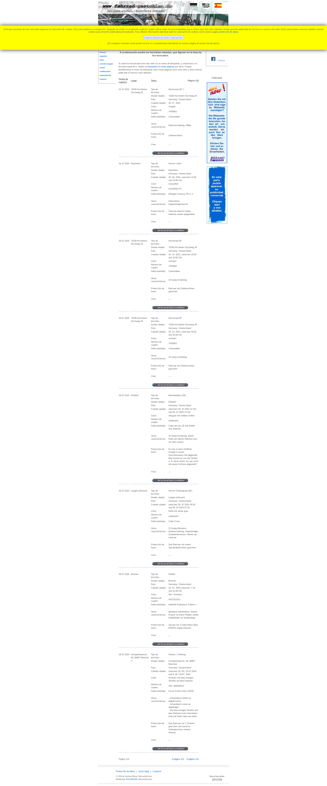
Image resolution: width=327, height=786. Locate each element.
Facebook (221, 60)
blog (102, 60)
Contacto (157, 771)
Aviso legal (143, 771)
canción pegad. (106, 64)
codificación (105, 71)
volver (102, 68)
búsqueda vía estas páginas (161, 66)
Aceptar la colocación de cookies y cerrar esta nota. (163, 38)
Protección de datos (125, 771)
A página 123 (192, 759)
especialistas (105, 75)
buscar (103, 52)
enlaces (103, 79)
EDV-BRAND (131, 779)
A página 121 (178, 759)
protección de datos (228, 32)
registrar (103, 56)
